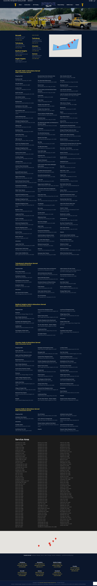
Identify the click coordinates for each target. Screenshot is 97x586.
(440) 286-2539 (35, 50)
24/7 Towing (35, 4)
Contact (77, 4)
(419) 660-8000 (18, 40)
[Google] (89, 0)
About (20, 4)
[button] (58, 47)
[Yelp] (92, 0)
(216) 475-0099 (18, 55)
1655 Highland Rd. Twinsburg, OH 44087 (18, 0)
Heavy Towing (61, 4)
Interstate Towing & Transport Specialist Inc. (48, 582)
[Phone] (94, 0)
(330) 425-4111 (35, 43)
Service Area (27, 4)
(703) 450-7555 (18, 47)
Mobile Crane (70, 4)
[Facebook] (91, 0)
